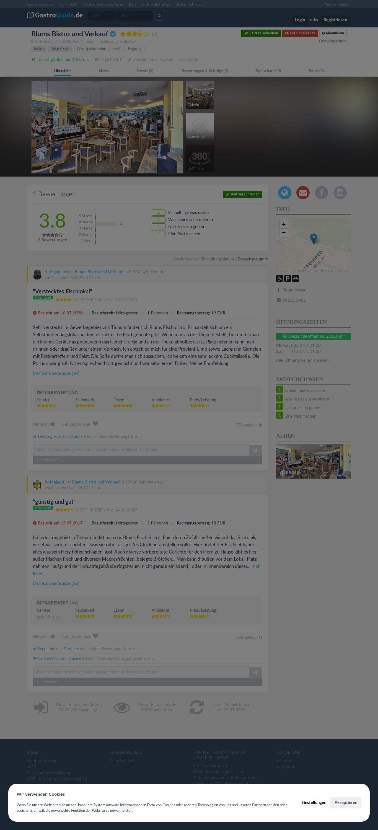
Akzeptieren (346, 803)
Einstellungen (313, 803)
